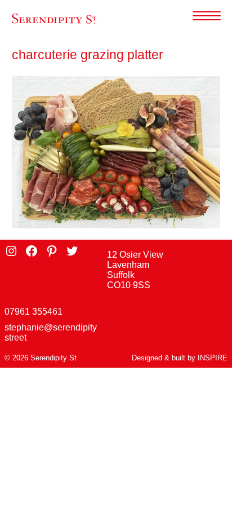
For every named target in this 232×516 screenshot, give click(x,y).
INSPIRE (212, 358)
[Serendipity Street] (54, 19)
